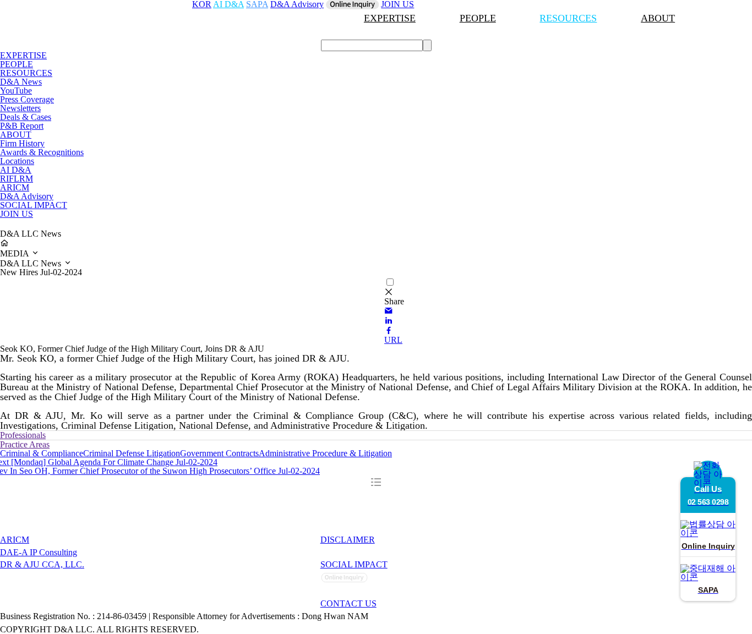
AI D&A (15, 169)
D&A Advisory (26, 196)
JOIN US (16, 213)
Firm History (22, 143)
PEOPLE (478, 18)
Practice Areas (25, 444)
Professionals (23, 435)
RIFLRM (16, 178)
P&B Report (21, 125)
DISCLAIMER (347, 539)
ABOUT (658, 18)
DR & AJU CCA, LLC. (42, 564)
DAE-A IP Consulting (38, 552)
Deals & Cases (25, 117)
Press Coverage (27, 99)
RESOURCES (568, 18)
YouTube (16, 90)
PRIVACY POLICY (358, 552)
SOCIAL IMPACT (33, 205)
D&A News (21, 81)
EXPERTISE (390, 18)
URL (393, 340)
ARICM (14, 187)
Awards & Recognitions (42, 152)
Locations (17, 161)
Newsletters (20, 108)
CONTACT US (348, 603)
